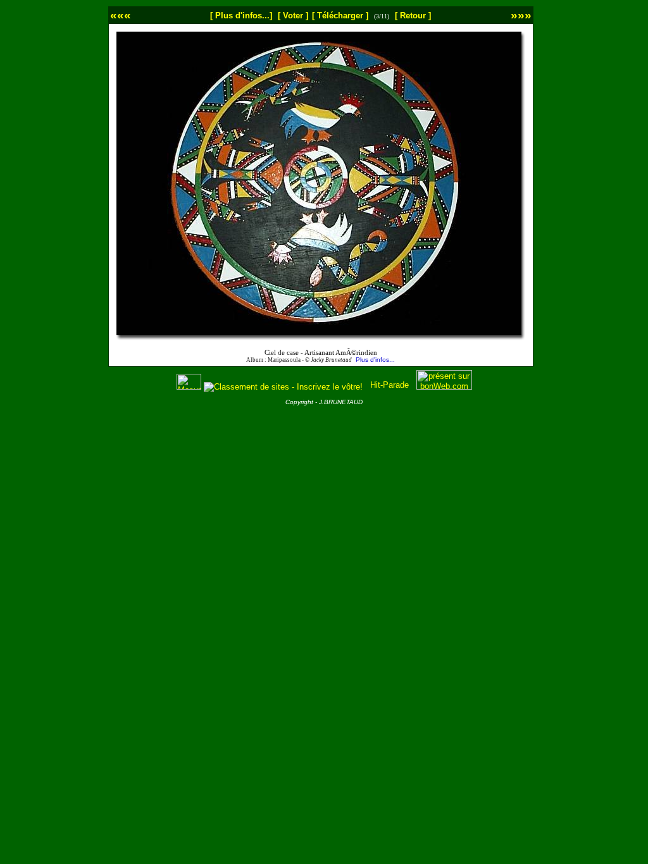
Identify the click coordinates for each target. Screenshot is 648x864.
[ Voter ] (293, 15)
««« (120, 15)
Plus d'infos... (375, 359)
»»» (521, 15)
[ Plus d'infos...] (241, 15)
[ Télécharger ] (340, 15)
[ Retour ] (413, 15)
